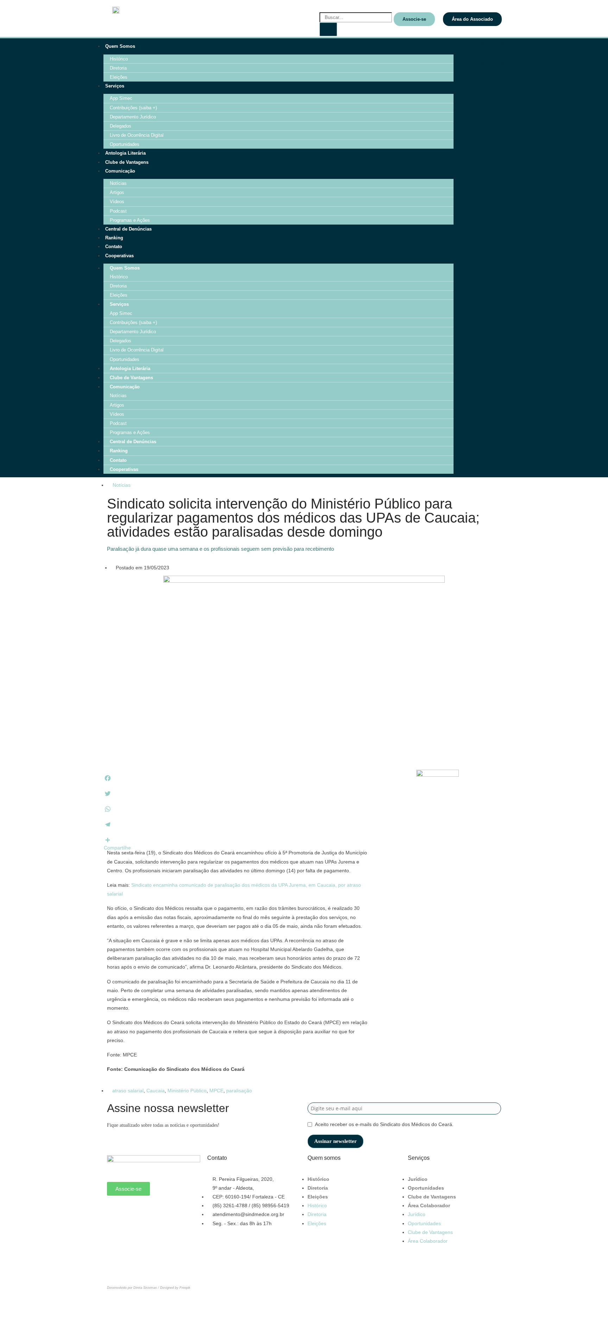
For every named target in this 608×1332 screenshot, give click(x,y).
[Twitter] (173, 1211)
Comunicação (120, 171)
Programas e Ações (130, 220)
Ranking (114, 237)
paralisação (239, 1090)
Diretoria (118, 68)
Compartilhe (117, 848)
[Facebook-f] (475, 50)
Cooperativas (119, 255)
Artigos (117, 192)
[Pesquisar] (328, 29)
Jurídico (418, 1179)
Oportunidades (124, 144)
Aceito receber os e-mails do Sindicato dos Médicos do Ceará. (384, 1124)
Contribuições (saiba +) (133, 107)
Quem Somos (120, 46)
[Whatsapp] (116, 1211)
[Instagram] (495, 50)
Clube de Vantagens (126, 162)
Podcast (118, 211)
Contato (113, 246)
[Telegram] (495, 71)
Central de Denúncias (128, 229)
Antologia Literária (125, 153)
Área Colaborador (429, 1205)
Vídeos (117, 201)
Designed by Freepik (175, 1287)
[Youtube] (475, 71)
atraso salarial (128, 1090)
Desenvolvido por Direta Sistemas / (133, 1287)
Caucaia (155, 1090)
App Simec (121, 98)
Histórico (119, 59)
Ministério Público (187, 1090)
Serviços (114, 86)
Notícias (118, 183)
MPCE (216, 1090)
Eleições (118, 77)
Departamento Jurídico (133, 116)
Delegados (120, 126)
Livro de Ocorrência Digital (137, 135)
